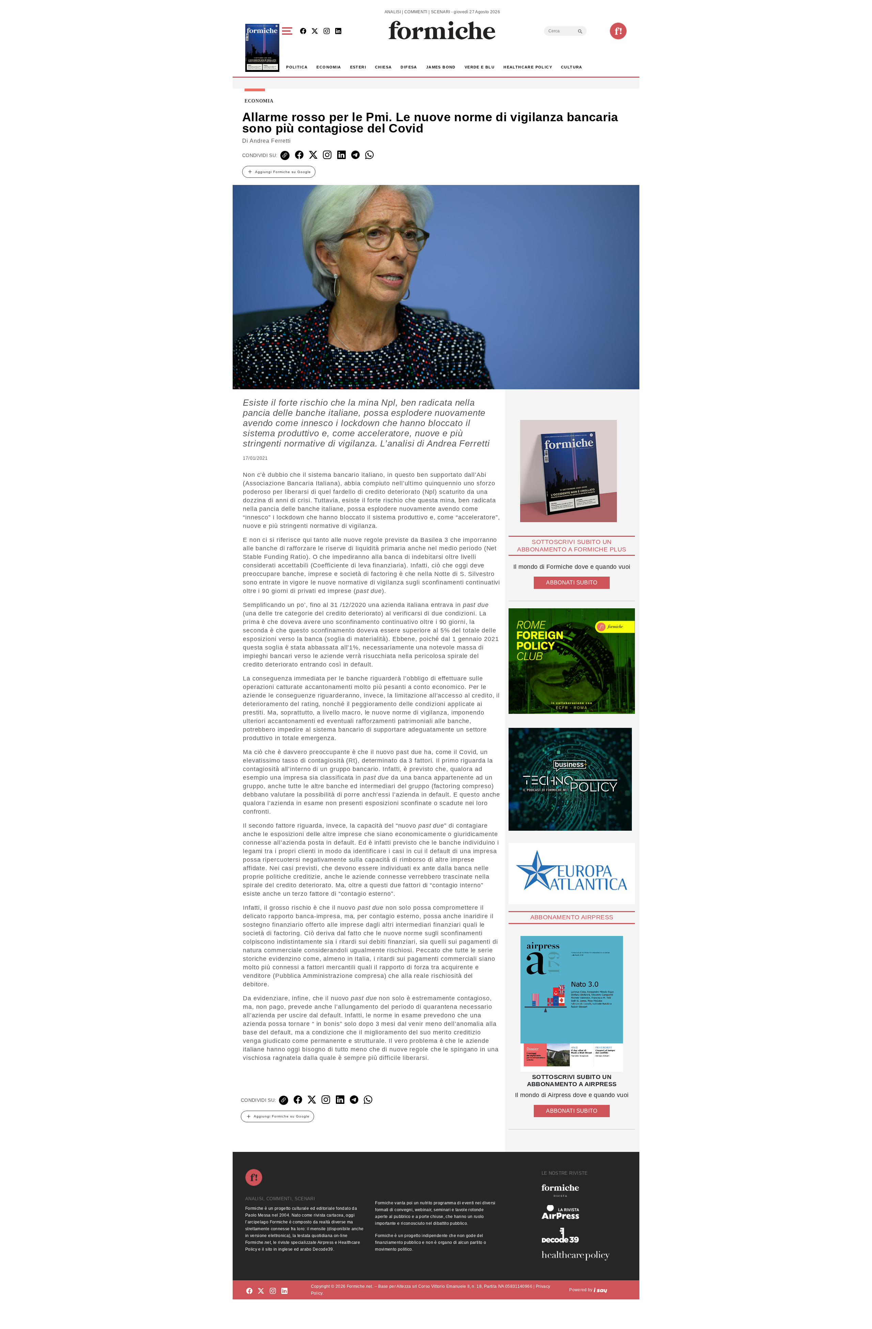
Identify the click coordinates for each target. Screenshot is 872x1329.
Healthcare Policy (527, 67)
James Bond (441, 67)
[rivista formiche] (572, 1004)
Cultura (571, 67)
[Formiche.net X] (315, 31)
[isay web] (600, 1289)
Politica (297, 67)
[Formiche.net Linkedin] (338, 31)
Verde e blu (480, 67)
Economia (328, 67)
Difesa (409, 67)
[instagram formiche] (273, 1291)
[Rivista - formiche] (578, 1190)
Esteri (358, 67)
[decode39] (578, 1235)
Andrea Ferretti (270, 141)
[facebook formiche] (249, 1291)
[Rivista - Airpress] (578, 1212)
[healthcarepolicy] (578, 1256)
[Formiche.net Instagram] (326, 31)
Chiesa (383, 67)
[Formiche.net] (618, 31)
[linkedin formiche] (284, 1291)
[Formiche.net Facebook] (303, 31)
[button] (288, 48)
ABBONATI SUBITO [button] (571, 582)
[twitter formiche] (261, 1291)
